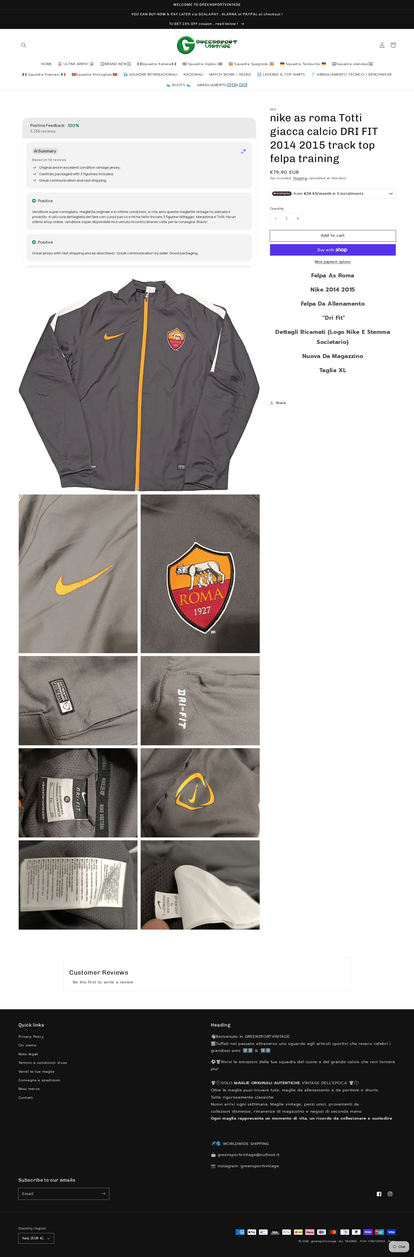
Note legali (28, 1054)
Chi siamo (27, 1045)
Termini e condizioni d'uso (42, 1062)
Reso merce (29, 1088)
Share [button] (281, 402)
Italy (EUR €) (32, 1238)
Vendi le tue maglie (36, 1071)
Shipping (300, 178)
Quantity (277, 208)
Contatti (26, 1097)
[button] (23, 45)
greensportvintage (324, 1241)
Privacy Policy (31, 1036)
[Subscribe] (103, 1193)
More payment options (333, 262)
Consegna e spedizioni (39, 1080)
